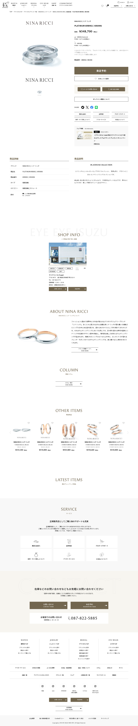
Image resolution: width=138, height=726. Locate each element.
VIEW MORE (77, 268)
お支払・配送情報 (66, 668)
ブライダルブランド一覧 (30, 12)
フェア (72, 675)
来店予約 (116, 6)
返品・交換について (84, 668)
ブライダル (34, 4)
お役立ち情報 (36, 668)
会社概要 (31, 718)
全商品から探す (83, 650)
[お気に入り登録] (28, 423)
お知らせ (109, 668)
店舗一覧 (54, 4)
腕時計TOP (24, 644)
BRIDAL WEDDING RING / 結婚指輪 (62, 12)
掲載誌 (114, 675)
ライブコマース (101, 675)
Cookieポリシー (59, 718)
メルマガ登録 (92, 718)
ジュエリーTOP (54, 644)
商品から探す (24, 650)
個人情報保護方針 (44, 718)
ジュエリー (24, 4)
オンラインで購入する (24, 653)
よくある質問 (50, 668)
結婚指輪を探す (83, 656)
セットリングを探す (84, 659)
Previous (10, 432)
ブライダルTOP (18, 12)
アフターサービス (20, 668)
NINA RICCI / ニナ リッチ (44, 12)
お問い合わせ (129, 6)
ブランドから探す (24, 647)
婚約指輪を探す (83, 653)
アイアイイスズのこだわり (65, 4)
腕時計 (14, 4)
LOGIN (131, 2)
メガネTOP (113, 644)
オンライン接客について (101, 99)
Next (127, 432)
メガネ (44, 4)
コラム (98, 668)
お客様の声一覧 (85, 675)
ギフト (121, 668)
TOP (11, 12)
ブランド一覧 (60, 675)
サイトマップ (105, 718)
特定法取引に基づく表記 (76, 718)
